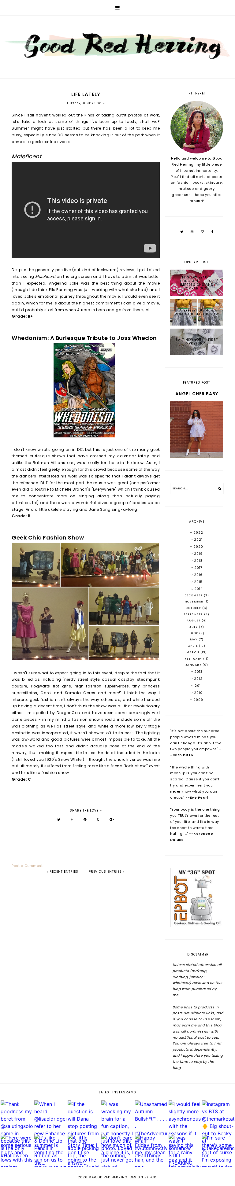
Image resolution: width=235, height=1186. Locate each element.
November (195, 601)
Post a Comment (27, 865)
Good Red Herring (110, 1177)
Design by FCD (143, 1177)
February (194, 659)
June (194, 633)
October (194, 608)
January (194, 665)
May (194, 639)
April (193, 646)
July (194, 627)
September (194, 614)
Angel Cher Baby (196, 394)
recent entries (63, 871)
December (194, 595)
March (193, 652)
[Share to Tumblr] (98, 819)
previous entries (106, 871)
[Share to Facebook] (72, 819)
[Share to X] (59, 819)
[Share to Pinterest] (85, 819)
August (194, 620)
